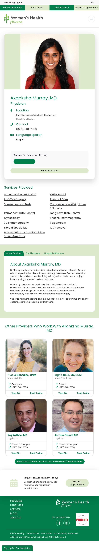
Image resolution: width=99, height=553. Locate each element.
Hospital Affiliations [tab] (54, 253)
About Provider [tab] (13, 253)
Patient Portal (62, 7)
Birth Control (58, 194)
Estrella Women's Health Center (36, 115)
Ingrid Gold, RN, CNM (68, 375)
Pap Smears (58, 223)
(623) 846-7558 (26, 129)
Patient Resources (12, 7)
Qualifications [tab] (33, 253)
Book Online (37, 7)
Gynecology (12, 218)
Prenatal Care (59, 199)
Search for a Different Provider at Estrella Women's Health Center (49, 461)
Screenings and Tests (17, 204)
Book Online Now (49, 170)
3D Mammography (16, 223)
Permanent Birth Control (19, 213)
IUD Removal (58, 227)
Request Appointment (86, 7)
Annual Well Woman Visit (20, 194)
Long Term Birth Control (65, 213)
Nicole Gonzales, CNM (22, 375)
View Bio (15, 393)
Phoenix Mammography (65, 218)
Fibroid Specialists (15, 227)
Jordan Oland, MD (66, 435)
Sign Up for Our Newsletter (17, 548)
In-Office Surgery (15, 199)
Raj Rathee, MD (17, 435)
